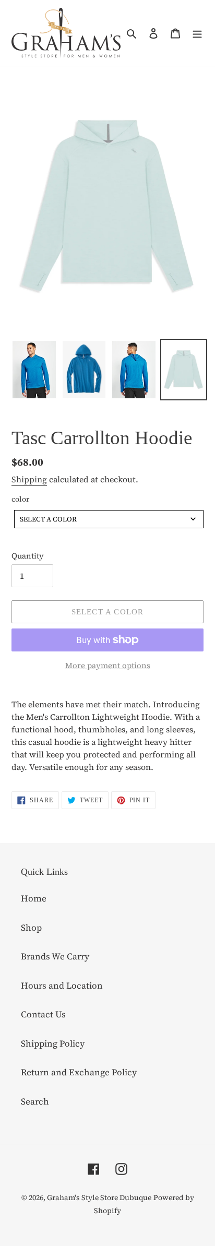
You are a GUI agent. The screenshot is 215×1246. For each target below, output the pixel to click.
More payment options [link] (107, 665)
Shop (31, 927)
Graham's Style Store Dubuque (99, 1197)
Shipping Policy (53, 1043)
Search (35, 1101)
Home (33, 898)
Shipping (29, 479)
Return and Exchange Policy (79, 1072)
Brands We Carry (55, 956)
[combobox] (109, 519)
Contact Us (43, 1014)
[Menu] (197, 33)
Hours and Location (62, 985)
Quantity (27, 555)
